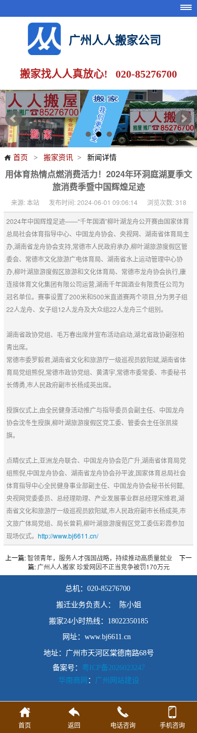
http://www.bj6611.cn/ (68, 535)
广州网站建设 (117, 679)
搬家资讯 (58, 157)
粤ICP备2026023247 (113, 668)
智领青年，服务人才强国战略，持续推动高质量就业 (99, 557)
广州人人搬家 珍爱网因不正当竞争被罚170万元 (103, 566)
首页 (16, 157)
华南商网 (73, 679)
